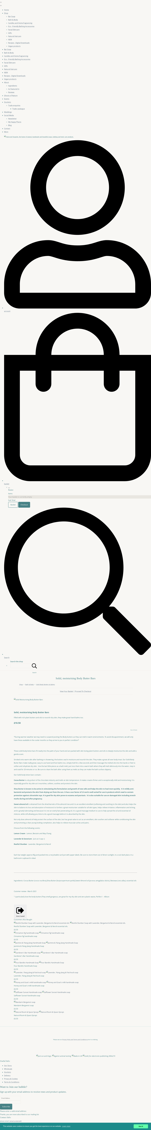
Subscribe (6, 1106)
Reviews (11, 92)
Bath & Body (13, 20)
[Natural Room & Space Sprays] (39, 1012)
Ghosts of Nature (10, 95)
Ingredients (12, 86)
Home (6, 10)
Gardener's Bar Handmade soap (26, 956)
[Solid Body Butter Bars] (25, 706)
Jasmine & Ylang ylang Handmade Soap (29, 946)
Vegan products (14, 46)
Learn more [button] (66, 1126)
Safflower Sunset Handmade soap (27, 995)
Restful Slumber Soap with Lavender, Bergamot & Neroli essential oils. (41, 926)
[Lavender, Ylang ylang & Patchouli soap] (46, 972)
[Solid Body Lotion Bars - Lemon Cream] (57, 706)
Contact (7, 128)
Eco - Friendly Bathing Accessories (21, 26)
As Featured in (13, 89)
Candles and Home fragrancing (20, 23)
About (6, 82)
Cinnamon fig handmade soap (25, 936)
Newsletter (12, 119)
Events (6, 99)
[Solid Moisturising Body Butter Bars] (17, 706)
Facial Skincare (14, 30)
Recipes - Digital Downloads (19, 43)
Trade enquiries (14, 105)
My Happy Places (14, 122)
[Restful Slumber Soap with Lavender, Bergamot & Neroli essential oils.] (70, 923)
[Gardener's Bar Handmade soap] (41, 953)
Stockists (7, 102)
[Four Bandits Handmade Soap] (39, 962)
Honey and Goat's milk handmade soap (29, 986)
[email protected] (15, 1121)
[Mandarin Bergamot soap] (24, 1002)
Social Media (9, 115)
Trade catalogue (18, 109)
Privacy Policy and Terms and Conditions (74, 1039)
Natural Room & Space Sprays (25, 1015)
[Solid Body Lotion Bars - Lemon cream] (33, 706)
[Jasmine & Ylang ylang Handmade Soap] (46, 943)
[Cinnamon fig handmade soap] (39, 933)
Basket (13, 505)
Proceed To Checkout (83, 691)
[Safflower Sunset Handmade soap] (42, 992)
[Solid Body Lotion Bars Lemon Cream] (41, 706)
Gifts (10, 33)
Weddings (8, 112)
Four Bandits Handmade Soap (25, 966)
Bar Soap (11, 16)
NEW (10, 39)
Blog (10, 125)
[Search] (34, 665)
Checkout (24, 505)
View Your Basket (66, 691)
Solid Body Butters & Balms (45, 685)
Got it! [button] (141, 1126)
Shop (6, 13)
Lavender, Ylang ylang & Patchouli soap (29, 976)
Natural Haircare (14, 36)
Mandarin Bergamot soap (24, 1005)
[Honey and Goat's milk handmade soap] (46, 982)
